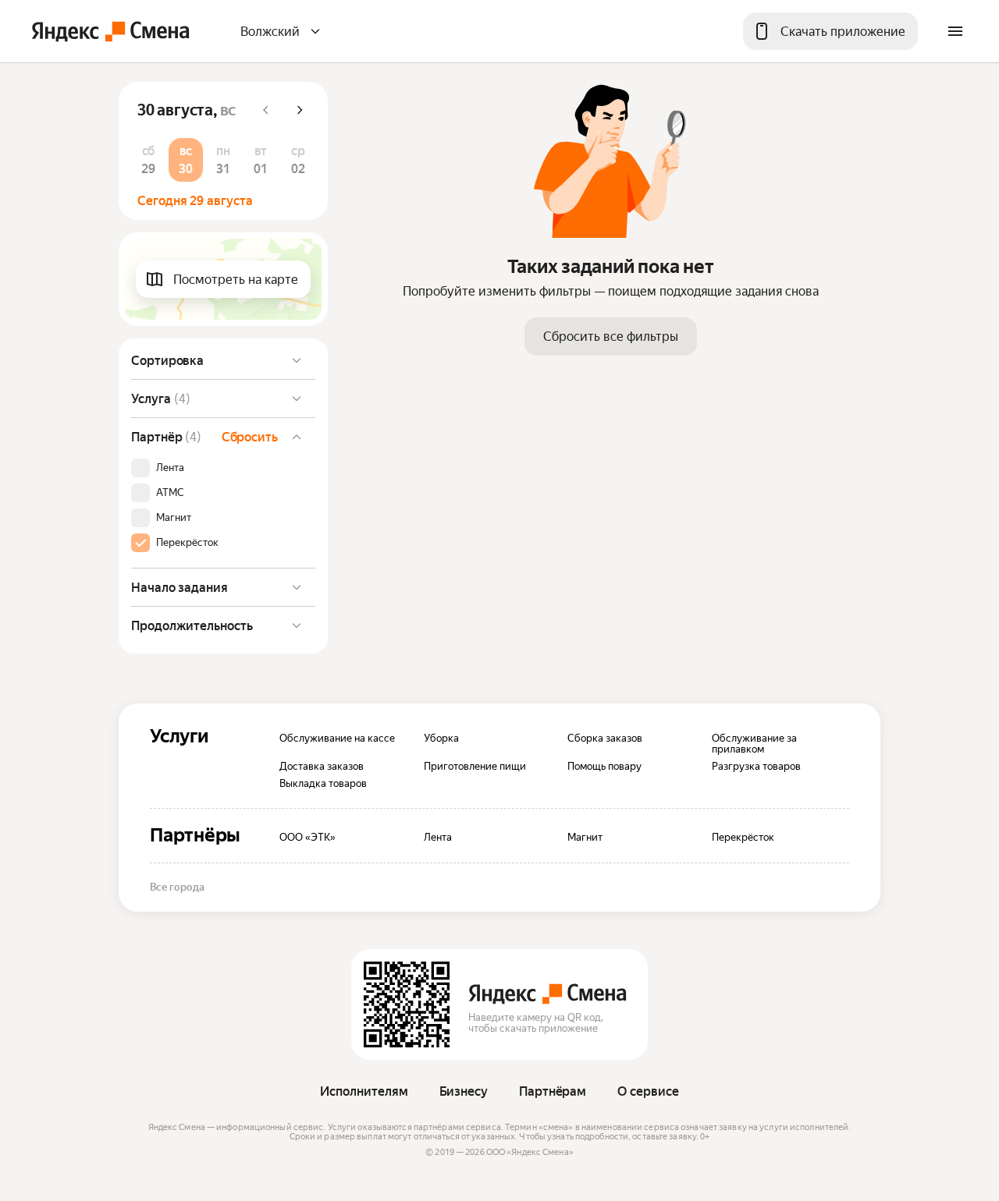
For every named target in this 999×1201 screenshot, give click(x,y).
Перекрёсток (187, 542)
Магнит (173, 517)
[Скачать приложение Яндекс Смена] (407, 1004)
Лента (170, 467)
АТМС (170, 492)
